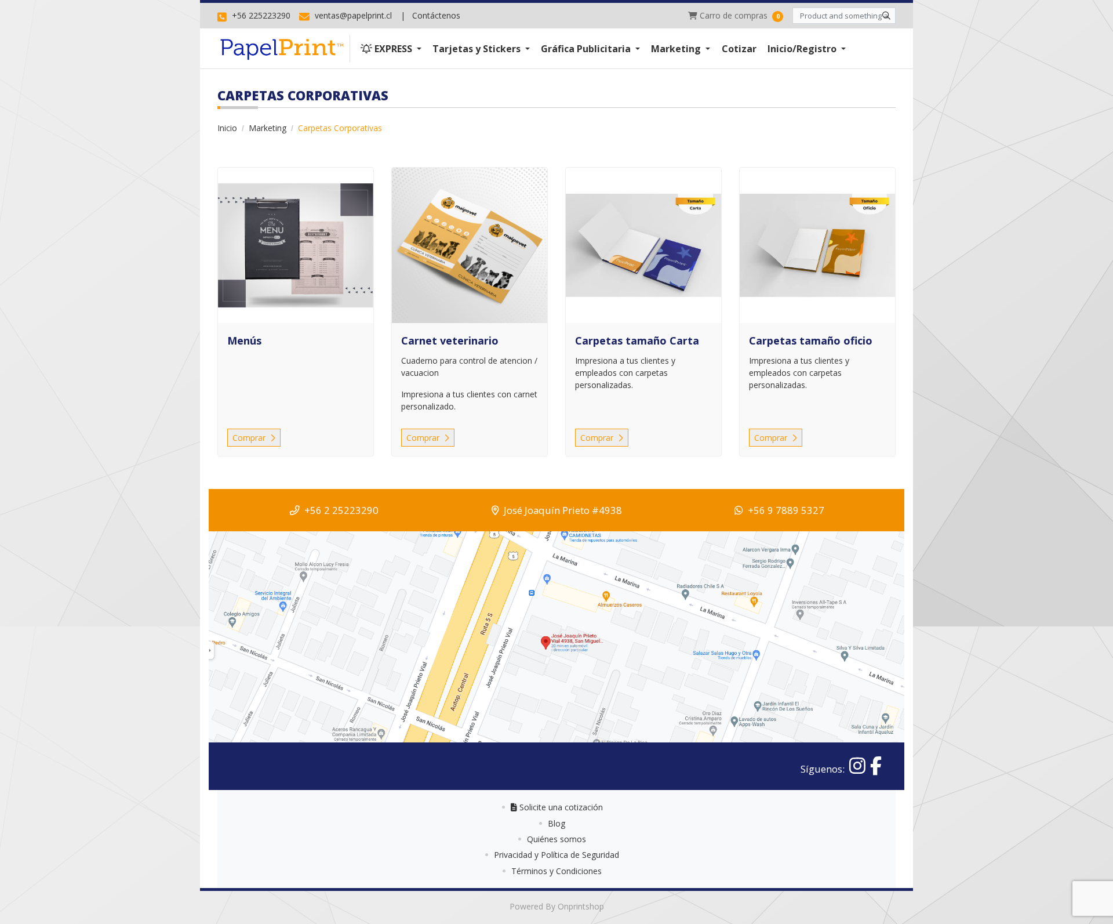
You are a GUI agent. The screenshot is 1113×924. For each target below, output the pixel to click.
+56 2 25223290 (341, 510)
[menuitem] (391, 48)
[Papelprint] (283, 48)
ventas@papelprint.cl (352, 15)
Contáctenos (436, 15)
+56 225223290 (260, 15)
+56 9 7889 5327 (786, 510)
